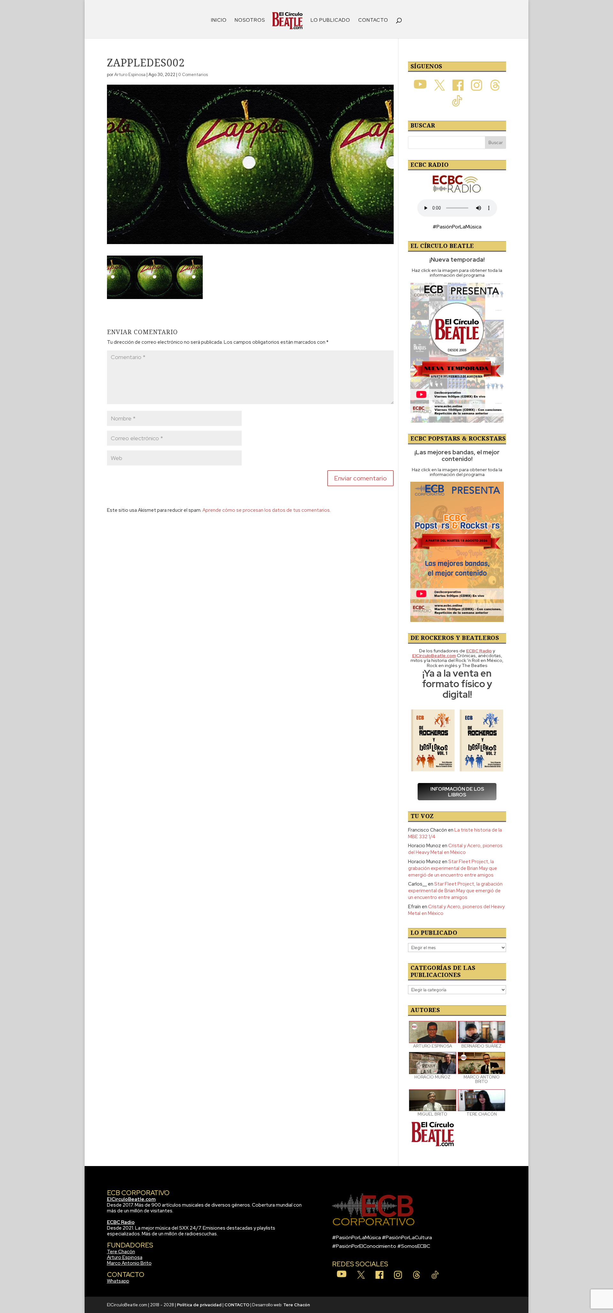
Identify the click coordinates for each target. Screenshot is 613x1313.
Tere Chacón (121, 1251)
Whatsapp (118, 1281)
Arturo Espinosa (130, 74)
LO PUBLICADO (330, 20)
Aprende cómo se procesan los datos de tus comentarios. (266, 510)
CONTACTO (373, 20)
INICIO (219, 20)
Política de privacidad (199, 1305)
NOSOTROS (250, 20)
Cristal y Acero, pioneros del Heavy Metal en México (455, 849)
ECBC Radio (121, 1222)
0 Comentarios (193, 74)
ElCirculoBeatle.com (131, 1199)
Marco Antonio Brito (129, 1263)
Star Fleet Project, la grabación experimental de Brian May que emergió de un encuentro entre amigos (452, 868)
